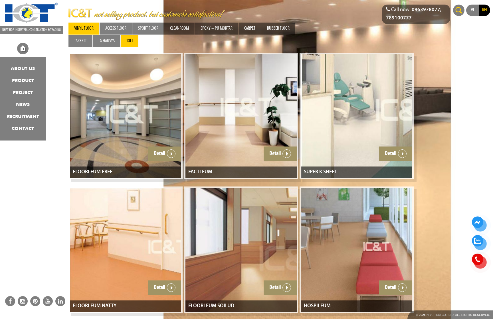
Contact (23, 129)
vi (472, 10)
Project (23, 93)
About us (23, 69)
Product (23, 81)
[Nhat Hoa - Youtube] (48, 301)
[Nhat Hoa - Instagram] (23, 301)
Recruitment (23, 117)
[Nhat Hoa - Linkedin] (60, 301)
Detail (159, 154)
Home (23, 48)
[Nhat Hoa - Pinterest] (35, 301)
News (23, 105)
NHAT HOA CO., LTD (440, 314)
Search (458, 10)
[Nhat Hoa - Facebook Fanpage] (10, 301)
